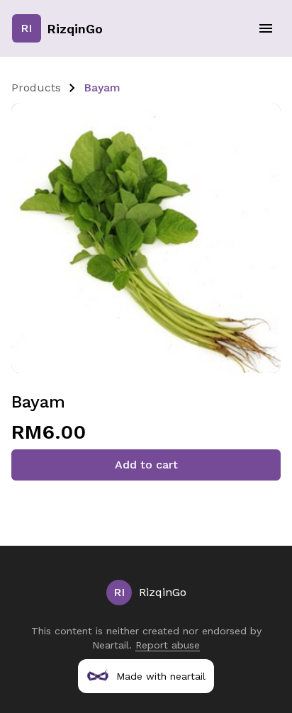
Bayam (102, 87)
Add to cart (146, 464)
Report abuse (167, 645)
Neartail (110, 645)
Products (36, 87)
